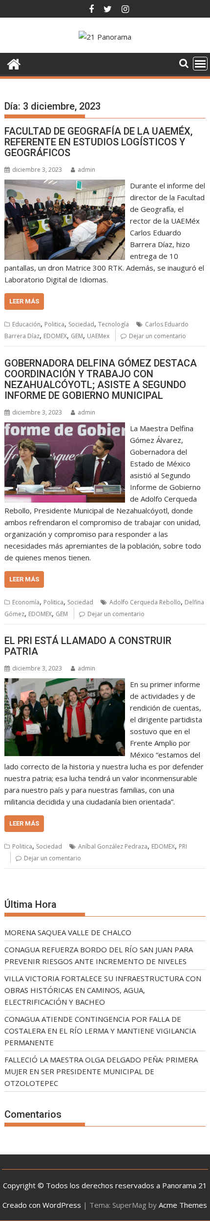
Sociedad (81, 324)
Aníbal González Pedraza (112, 846)
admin (86, 169)
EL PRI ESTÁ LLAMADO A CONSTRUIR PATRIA (87, 646)
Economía (26, 602)
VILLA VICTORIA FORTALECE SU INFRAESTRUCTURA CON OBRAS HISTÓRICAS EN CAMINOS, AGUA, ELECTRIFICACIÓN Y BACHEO (102, 990)
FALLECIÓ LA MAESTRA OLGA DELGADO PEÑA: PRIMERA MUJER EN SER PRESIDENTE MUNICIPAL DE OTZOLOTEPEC (101, 1071)
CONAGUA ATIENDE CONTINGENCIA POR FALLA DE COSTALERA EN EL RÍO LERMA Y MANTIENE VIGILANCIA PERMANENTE (100, 1030)
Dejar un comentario (157, 336)
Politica (54, 324)
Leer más (24, 301)
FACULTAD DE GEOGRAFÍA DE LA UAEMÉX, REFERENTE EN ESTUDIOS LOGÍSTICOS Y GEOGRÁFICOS (98, 142)
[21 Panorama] (14, 62)
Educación (26, 324)
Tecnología (113, 324)
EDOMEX (55, 336)
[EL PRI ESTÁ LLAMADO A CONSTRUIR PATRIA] (64, 684)
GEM (77, 336)
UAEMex (98, 336)
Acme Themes (183, 1205)
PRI (183, 846)
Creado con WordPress (41, 1205)
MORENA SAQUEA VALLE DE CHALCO (67, 932)
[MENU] (200, 63)
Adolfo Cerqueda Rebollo (145, 602)
